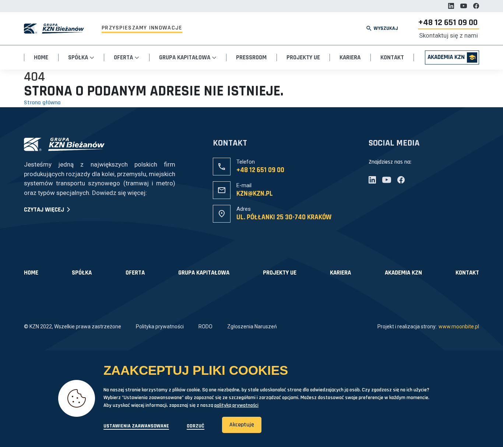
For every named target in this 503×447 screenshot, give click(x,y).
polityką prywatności (236, 405)
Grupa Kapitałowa (185, 57)
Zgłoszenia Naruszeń (252, 326)
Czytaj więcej (45, 210)
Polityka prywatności (160, 326)
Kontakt (392, 57)
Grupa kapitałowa (203, 273)
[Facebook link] (401, 180)
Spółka (78, 57)
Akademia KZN (446, 57)
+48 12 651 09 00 (448, 23)
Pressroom (251, 57)
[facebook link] (476, 6)
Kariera (350, 57)
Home (41, 57)
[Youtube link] (386, 179)
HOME (31, 273)
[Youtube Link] (463, 6)
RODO (205, 326)
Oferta (124, 57)
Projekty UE (303, 57)
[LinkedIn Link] (451, 6)
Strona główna (42, 102)
